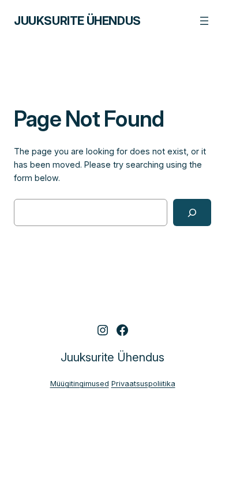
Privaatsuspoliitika (143, 383)
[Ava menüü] (204, 21)
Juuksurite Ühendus (77, 21)
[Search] (192, 212)
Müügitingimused (79, 383)
